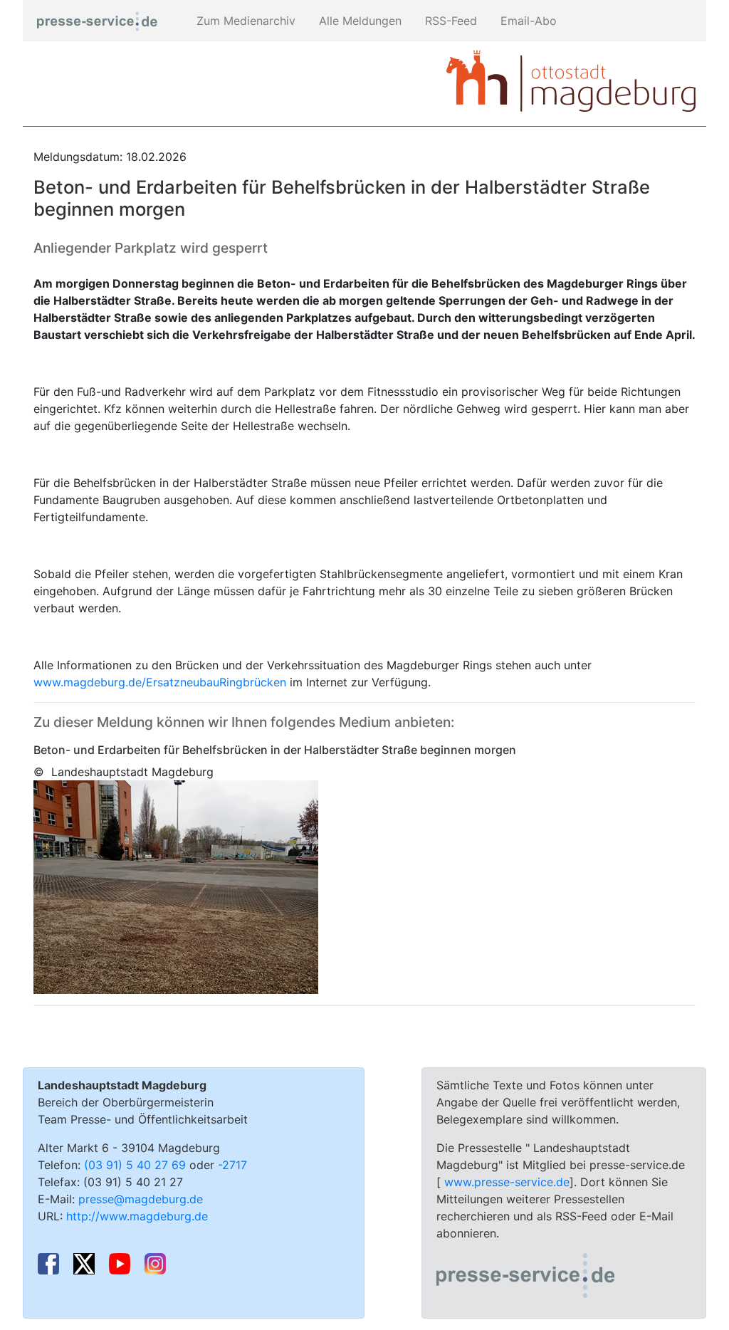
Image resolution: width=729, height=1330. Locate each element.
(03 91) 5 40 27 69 (135, 1165)
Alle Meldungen (358, 21)
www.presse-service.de (507, 1182)
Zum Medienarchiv (244, 21)
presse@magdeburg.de (140, 1199)
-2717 (232, 1165)
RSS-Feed (449, 21)
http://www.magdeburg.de (137, 1216)
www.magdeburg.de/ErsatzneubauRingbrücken (159, 682)
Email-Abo (527, 21)
